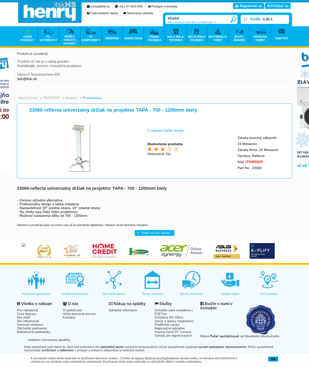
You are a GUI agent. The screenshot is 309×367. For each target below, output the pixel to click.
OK (273, 359)
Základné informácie (123, 310)
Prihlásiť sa (279, 6)
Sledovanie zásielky (140, 13)
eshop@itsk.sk (100, 6)
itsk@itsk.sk (27, 79)
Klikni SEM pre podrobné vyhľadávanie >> (192, 22)
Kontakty (69, 317)
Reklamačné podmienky (33, 332)
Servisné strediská (30, 324)
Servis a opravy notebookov (174, 321)
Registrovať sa (250, 6)
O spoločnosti (72, 310)
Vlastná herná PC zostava (172, 332)
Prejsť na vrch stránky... (156, 233)
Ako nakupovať (27, 310)
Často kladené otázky (104, 13)
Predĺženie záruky (167, 324)
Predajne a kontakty (164, 6)
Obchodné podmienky (32, 328)
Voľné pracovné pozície (79, 314)
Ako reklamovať (28, 321)
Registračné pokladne (169, 328)
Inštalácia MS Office (168, 317)
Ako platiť (23, 317)
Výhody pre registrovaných (173, 335)
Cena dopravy (26, 314)
